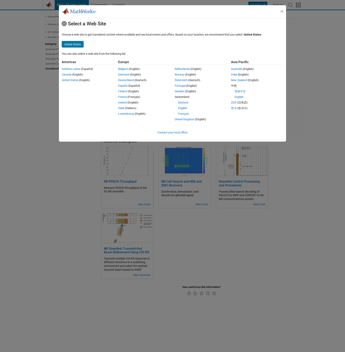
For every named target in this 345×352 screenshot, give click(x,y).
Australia (236, 69)
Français (183, 113)
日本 (234, 102)
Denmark (123, 74)
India (234, 74)
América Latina (71, 69)
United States (70, 80)
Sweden (179, 91)
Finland (122, 91)
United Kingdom (184, 119)
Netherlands (182, 69)
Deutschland (126, 80)
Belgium (123, 69)
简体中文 (240, 91)
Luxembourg (126, 113)
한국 (234, 108)
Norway (179, 74)
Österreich (181, 80)
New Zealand (239, 80)
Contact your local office (172, 132)
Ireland (122, 102)
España (123, 85)
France (122, 96)
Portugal (180, 85)
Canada (66, 74)
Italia (121, 108)
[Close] (282, 11)
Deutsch (183, 102)
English (182, 108)
